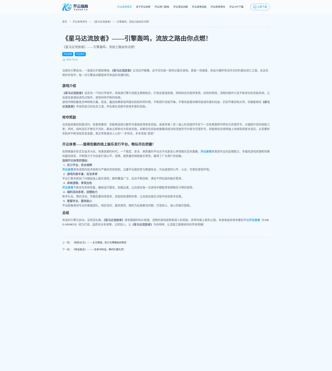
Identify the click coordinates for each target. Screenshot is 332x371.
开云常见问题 (180, 7)
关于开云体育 (143, 7)
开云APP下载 (236, 7)
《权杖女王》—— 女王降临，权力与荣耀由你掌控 (99, 242)
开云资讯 (80, 54)
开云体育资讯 (218, 7)
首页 (64, 21)
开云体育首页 (124, 7)
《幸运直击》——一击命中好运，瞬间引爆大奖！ (99, 249)
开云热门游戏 (162, 7)
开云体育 (68, 54)
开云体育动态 (199, 7)
